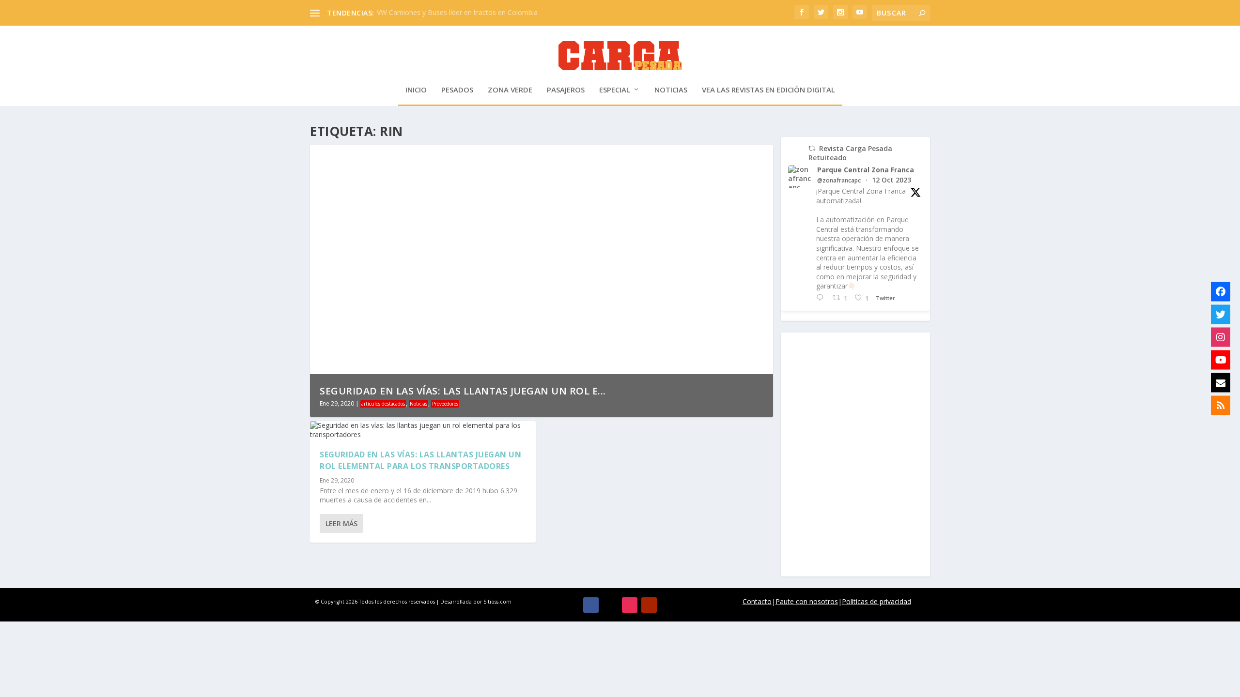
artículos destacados (383, 403)
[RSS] (1220, 405)
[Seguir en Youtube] (649, 605)
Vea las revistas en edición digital (768, 90)
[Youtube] (1220, 360)
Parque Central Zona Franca (865, 170)
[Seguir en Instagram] (629, 605)
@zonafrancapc (839, 180)
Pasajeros (566, 90)
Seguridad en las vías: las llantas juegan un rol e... (463, 390)
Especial (614, 90)
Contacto (757, 601)
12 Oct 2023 (891, 179)
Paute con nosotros (806, 601)
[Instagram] (1220, 337)
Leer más (341, 523)
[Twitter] (1220, 314)
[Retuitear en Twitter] (811, 148)
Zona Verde (510, 90)
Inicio (416, 90)
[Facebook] (1220, 292)
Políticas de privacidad (876, 601)
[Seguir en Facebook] (591, 605)
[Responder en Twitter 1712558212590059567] (822, 297)
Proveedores (445, 403)
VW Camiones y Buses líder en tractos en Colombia (457, 12)
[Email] (1220, 383)
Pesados (457, 90)
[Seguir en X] (610, 605)
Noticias (670, 90)
